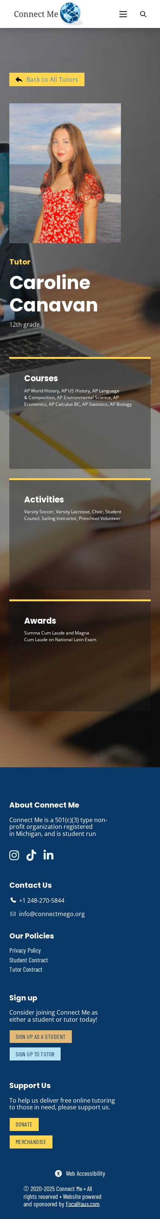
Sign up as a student (41, 1036)
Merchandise (31, 1141)
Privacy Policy (25, 950)
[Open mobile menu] (123, 14)
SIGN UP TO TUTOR (35, 1053)
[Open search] (143, 14)
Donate (24, 1124)
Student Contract (28, 960)
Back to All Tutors (52, 79)
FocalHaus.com (83, 1204)
